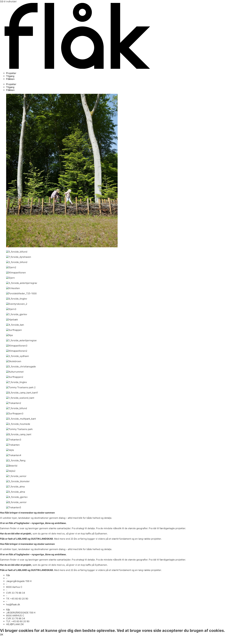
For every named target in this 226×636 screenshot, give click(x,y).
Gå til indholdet (8, 1)
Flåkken (10, 79)
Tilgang (10, 76)
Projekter (11, 73)
